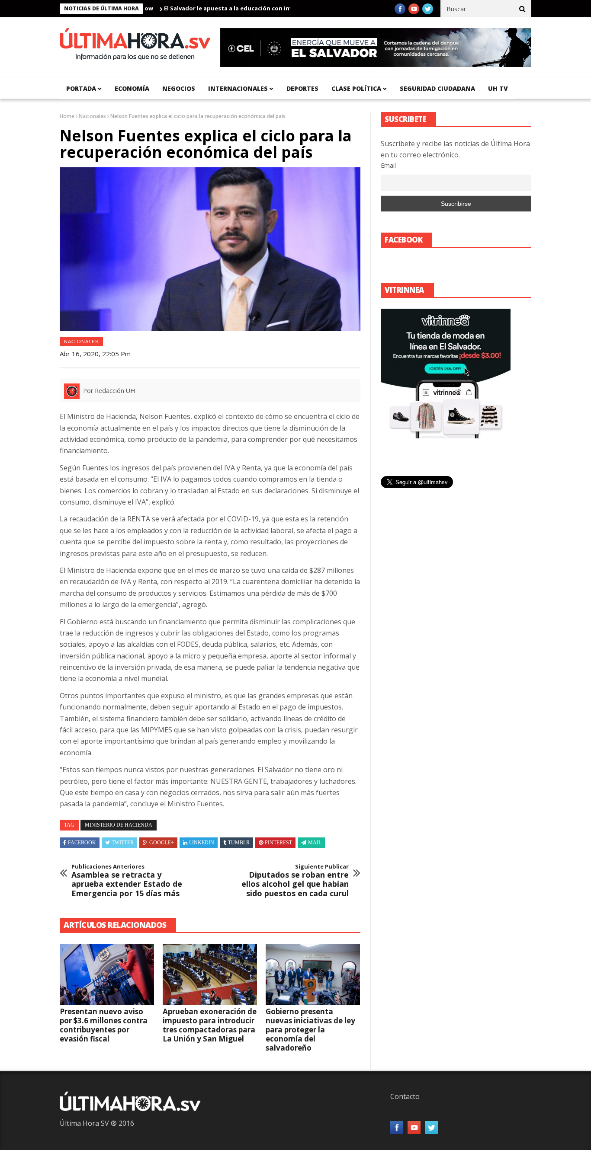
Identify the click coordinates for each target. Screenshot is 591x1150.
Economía (132, 88)
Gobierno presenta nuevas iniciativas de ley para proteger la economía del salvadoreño (310, 1029)
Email (388, 165)
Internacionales (238, 88)
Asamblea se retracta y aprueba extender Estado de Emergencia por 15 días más (126, 880)
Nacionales (92, 116)
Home (67, 116)
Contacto (405, 1096)
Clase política (356, 88)
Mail (314, 843)
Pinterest (278, 843)
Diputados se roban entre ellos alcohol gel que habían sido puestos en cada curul (295, 880)
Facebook (82, 843)
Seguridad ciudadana (437, 88)
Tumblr (239, 843)
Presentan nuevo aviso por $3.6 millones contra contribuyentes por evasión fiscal (104, 1025)
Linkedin (201, 843)
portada (81, 88)
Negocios (178, 88)
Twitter (123, 843)
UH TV (498, 88)
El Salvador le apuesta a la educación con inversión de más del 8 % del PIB (243, 8)
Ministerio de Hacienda (118, 825)
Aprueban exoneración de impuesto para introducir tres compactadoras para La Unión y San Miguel (210, 1025)
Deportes (302, 88)
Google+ (161, 843)
